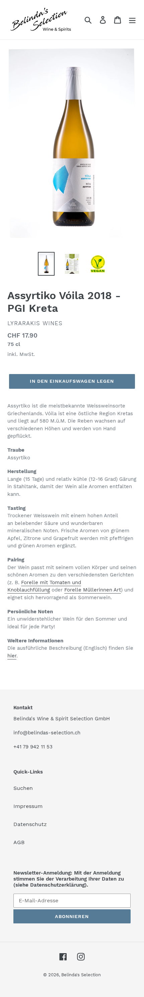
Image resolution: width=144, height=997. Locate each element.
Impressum (28, 806)
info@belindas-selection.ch (46, 733)
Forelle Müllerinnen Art (92, 590)
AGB (18, 842)
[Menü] (132, 19)
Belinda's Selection (81, 974)
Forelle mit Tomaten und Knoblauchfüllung (44, 586)
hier (11, 656)
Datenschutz (30, 824)
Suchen (23, 788)
